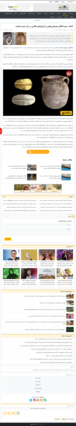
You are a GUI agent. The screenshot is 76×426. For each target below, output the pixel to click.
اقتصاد (52, 13)
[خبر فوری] (1, 131)
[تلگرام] (31, 400)
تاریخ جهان (64, 419)
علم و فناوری (23, 13)
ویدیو (71, 17)
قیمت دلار (38, 381)
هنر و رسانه (31, 13)
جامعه (64, 13)
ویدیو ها (38, 392)
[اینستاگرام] (34, 400)
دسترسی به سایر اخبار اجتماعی (39, 152)
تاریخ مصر (57, 419)
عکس (65, 17)
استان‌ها (52, 17)
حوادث (58, 13)
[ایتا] (41, 400)
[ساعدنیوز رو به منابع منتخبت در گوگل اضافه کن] (18, 413)
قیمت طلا (38, 378)
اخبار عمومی (37, 20)
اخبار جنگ (38, 385)
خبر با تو (59, 17)
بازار (16, 13)
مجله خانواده (8, 13)
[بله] (45, 400)
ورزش (45, 13)
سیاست (71, 13)
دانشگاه (39, 13)
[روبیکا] (38, 400)
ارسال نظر (8, 239)
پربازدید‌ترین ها (38, 388)
